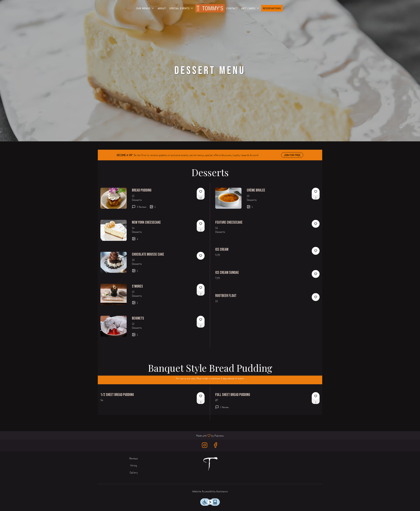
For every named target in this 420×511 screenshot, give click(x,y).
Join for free (292, 155)
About (162, 8)
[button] (145, 8)
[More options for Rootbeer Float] (316, 297)
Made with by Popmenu (113, 435)
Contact (232, 8)
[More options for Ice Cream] (316, 251)
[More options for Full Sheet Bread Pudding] (316, 396)
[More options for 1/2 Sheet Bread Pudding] (201, 396)
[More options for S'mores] (201, 288)
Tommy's (210, 463)
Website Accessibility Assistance (210, 491)
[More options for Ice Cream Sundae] (316, 274)
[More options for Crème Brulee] (316, 192)
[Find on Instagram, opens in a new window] (205, 445)
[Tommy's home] (210, 8)
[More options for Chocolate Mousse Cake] (201, 256)
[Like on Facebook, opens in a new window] (215, 445)
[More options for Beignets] (201, 320)
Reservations (272, 8)
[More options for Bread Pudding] (201, 192)
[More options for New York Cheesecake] (201, 224)
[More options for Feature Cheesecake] (316, 224)
